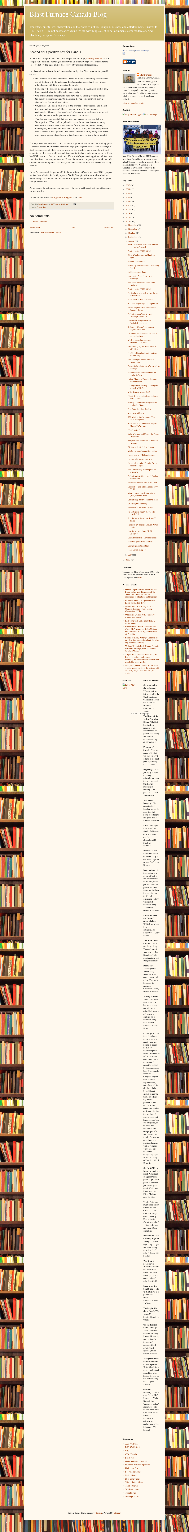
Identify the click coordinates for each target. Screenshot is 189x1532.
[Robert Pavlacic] (124, 53)
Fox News (129, 1457)
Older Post (108, 227)
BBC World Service (133, 1447)
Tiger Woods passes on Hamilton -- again (142, 256)
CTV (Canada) (131, 1454)
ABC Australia (131, 1443)
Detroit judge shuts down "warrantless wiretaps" (143, 367)
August (131, 241)
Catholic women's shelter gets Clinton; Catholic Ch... (140, 315)
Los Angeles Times (133, 1471)
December (132, 225)
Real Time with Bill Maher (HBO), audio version (140, 622)
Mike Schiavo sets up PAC (139, 392)
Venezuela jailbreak (136, 413)
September (133, 236)
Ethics (39, 207)
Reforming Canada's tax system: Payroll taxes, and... (141, 328)
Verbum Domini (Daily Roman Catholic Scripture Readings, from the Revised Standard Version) (142, 648)
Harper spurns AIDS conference (141, 455)
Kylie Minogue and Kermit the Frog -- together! (143, 435)
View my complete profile (133, 102)
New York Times (132, 1478)
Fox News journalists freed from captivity (141, 283)
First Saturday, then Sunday (139, 409)
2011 (128, 201)
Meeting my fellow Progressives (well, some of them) (141, 494)
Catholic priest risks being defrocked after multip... (143, 477)
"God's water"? (134, 430)
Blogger (117, 1512)
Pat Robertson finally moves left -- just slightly (142, 513)
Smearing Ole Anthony (137, 503)
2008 (128, 213)
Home (72, 227)
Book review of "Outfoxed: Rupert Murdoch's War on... (142, 424)
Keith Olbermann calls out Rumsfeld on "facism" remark (143, 245)
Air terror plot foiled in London (141, 447)
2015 (128, 185)
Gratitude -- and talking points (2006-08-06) (143, 488)
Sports (45, 207)
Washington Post (132, 1496)
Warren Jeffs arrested (136, 261)
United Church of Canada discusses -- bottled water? (143, 380)
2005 (128, 559)
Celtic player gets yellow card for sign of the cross (143, 294)
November (133, 229)
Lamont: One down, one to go (140, 459)
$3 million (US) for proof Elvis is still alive (142, 347)
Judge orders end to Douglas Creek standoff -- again (142, 464)
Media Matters (131, 1475)
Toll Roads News (132, 1489)
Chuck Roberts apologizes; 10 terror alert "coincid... (143, 397)
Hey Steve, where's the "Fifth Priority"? (140, 532)
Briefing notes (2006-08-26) (139, 289)
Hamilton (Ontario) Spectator (137, 1464)
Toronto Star (130, 1492)
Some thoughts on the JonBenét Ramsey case (141, 360)
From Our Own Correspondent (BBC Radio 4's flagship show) (140, 601)
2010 (128, 205)
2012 (128, 197)
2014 (128, 189)
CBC (127, 1450)
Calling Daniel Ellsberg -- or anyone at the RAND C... (143, 386)
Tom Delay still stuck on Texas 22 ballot (142, 519)
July (130, 554)
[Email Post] (75, 204)
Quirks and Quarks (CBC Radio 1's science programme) (139, 616)
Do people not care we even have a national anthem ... (142, 334)
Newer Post (35, 227)
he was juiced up (94, 58)
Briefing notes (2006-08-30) (139, 251)
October (132, 233)
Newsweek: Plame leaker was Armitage (140, 277)
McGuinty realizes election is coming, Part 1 (143, 266)
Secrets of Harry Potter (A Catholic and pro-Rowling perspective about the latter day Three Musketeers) (142, 640)
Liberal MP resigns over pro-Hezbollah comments (140, 321)
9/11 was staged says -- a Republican (143, 303)
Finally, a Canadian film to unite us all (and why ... (142, 354)
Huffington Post (131, 1468)
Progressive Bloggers (62, 197)
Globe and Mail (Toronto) (136, 1461)
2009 (128, 209)
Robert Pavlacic (128, 51)
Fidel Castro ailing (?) (137, 549)
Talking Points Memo (134, 1482)
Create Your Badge (142, 51)
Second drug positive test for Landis (143, 499)
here (80, 197)
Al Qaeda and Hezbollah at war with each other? (143, 441)
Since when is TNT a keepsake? (141, 299)
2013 (128, 193)
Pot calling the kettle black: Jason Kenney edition (142, 308)
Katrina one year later (137, 272)
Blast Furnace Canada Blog (68, 14)
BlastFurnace (146, 74)
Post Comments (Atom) (51, 232)
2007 (128, 217)
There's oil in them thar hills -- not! (143, 482)
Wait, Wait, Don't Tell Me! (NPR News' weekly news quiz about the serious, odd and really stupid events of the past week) (142, 669)
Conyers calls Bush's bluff (138, 545)
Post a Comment (40, 221)
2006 (128, 221)
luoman (99, 1512)
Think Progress (131, 1485)
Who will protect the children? (140, 541)
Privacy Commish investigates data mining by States (142, 403)
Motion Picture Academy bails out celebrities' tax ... (142, 373)
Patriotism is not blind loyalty (140, 507)
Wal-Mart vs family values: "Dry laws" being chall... (141, 418)
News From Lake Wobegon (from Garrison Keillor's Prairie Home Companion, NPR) (139, 609)
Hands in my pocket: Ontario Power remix (143, 526)
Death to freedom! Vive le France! (142, 537)
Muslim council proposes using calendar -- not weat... (141, 341)
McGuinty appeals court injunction (142, 451)
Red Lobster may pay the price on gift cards (142, 471)
